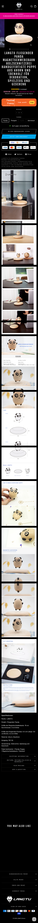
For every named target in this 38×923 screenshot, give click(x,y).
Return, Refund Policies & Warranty (19, 760)
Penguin (14, 120)
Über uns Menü (18, 885)
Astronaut (31, 120)
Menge (19, 109)
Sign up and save (18, 906)
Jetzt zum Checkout (19, 136)
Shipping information (19, 756)
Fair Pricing (19, 765)
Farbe (19, 117)
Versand (19, 93)
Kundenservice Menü (18, 874)
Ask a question (19, 769)
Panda (5, 120)
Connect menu (18, 891)
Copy (32, 102)
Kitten (22, 120)
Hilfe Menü (19, 879)
